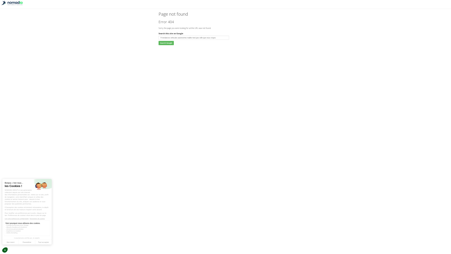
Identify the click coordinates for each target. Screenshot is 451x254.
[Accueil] (11, 4)
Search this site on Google (171, 33)
